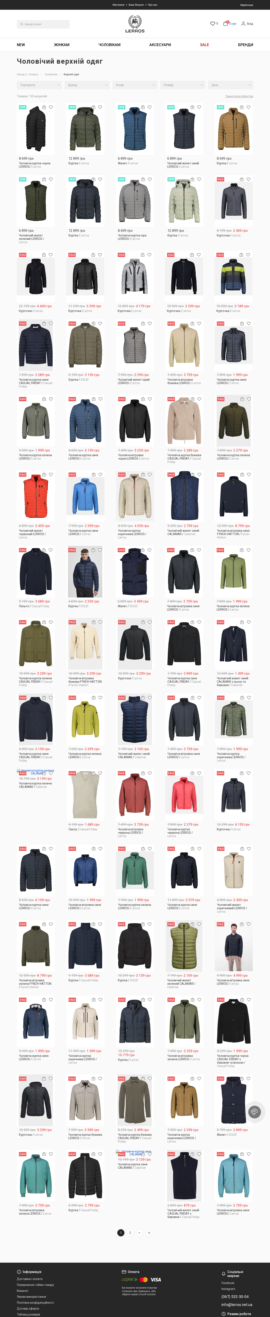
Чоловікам (109, 45)
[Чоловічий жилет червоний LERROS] (36, 496)
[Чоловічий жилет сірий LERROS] (135, 345)
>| (149, 1233)
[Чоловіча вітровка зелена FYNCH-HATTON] (36, 946)
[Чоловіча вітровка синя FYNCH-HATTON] (234, 496)
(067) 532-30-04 (234, 1297)
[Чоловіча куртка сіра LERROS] (135, 201)
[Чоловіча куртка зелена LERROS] (36, 421)
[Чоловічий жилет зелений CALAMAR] (184, 946)
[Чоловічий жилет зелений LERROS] (36, 201)
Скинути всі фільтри (239, 96)
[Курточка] (234, 201)
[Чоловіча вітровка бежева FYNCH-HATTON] (85, 644)
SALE (204, 45)
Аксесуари (160, 45)
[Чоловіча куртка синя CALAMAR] (135, 1153)
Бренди (245, 45)
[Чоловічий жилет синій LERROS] (184, 129)
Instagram (228, 1289)
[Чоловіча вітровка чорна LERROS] (135, 421)
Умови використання (31, 1296)
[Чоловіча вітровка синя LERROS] (184, 572)
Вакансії (22, 1290)
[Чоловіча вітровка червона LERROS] (135, 795)
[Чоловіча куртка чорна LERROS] (36, 129)
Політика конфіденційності (35, 1302)
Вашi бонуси (136, 5)
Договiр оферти (28, 1308)
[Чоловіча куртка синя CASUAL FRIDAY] (36, 345)
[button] (254, 1112)
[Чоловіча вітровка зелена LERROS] (184, 1021)
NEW (21, 45)
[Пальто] (36, 572)
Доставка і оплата (29, 1279)
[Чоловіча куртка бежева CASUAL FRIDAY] (184, 421)
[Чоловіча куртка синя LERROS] (234, 345)
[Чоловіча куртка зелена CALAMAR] (36, 772)
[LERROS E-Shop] (135, 24)
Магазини (118, 5)
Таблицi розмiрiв (28, 1314)
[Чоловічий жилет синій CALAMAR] (184, 496)
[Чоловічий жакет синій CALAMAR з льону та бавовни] (234, 644)
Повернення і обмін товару (35, 1285)
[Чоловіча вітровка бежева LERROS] (184, 345)
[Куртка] (85, 129)
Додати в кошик (36, 165)
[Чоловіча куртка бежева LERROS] (85, 1100)
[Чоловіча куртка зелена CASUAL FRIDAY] (36, 644)
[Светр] (85, 795)
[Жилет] (135, 129)
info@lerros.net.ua (236, 1305)
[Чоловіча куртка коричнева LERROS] (135, 496)
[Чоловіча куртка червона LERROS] (184, 795)
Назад (20, 74)
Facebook (227, 1283)
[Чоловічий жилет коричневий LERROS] (234, 870)
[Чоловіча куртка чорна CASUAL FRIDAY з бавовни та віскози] (234, 1021)
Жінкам (61, 45)
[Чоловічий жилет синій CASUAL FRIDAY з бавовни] (184, 1176)
